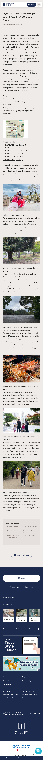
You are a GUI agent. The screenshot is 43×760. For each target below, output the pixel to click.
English (7, 712)
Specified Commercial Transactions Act (9, 701)
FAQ (23, 677)
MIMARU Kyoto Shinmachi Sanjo (14, 151)
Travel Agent (7, 685)
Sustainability (26, 681)
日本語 (17, 712)
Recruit (5, 706)
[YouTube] (38, 713)
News (4, 677)
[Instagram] (31, 713)
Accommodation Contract (29, 698)
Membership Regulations (10, 694)
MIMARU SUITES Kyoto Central (14, 145)
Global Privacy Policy (28, 691)
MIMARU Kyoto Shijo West (12, 154)
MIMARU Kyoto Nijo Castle (12, 157)
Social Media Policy (8, 698)
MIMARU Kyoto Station (11, 148)
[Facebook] (34, 713)
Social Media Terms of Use (29, 694)
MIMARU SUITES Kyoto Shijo (13, 160)
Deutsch (8, 714)
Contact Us (6, 681)
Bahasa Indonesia (18, 714)
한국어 (22, 712)
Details (20, 758)
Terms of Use (6, 691)
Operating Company (28, 701)
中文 (12, 712)
